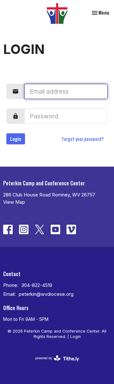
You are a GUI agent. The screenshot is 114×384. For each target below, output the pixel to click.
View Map (14, 202)
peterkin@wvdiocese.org (46, 294)
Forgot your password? (83, 138)
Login (15, 138)
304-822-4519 (36, 285)
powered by (54, 363)
